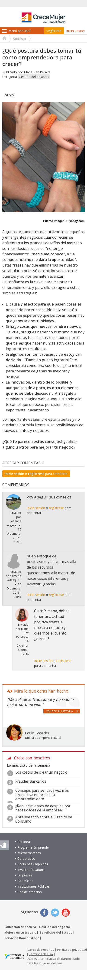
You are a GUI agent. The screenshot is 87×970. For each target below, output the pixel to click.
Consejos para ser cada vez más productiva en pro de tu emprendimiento (42, 794)
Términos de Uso (41, 954)
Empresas (24, 875)
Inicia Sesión (75, 31)
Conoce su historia (59, 711)
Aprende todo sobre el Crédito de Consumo (43, 819)
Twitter (55, 912)
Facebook (44, 912)
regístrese (36, 474)
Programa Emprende (33, 847)
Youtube (65, 912)
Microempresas (29, 853)
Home (4, 39)
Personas (24, 842)
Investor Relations (31, 869)
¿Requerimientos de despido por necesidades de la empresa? (43, 808)
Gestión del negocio (34, 77)
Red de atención (29, 892)
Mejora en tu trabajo (20, 932)
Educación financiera (20, 926)
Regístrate (53, 31)
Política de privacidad (72, 949)
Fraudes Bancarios (30, 781)
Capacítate (19, 38)
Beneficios (25, 881)
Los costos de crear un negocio (41, 772)
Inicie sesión (14, 474)
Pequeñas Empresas (32, 864)
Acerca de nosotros (40, 949)
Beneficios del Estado (56, 932)
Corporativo (26, 858)
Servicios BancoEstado (21, 938)
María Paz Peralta (37, 72)
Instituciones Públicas (33, 886)
